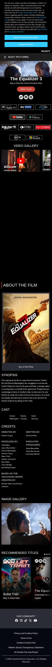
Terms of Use (26, 638)
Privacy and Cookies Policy (26, 633)
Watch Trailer (26, 89)
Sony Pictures (42, 29)
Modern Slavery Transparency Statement (26, 647)
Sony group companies (16, 32)
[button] (44, 554)
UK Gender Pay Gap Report (26, 652)
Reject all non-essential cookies (26, 37)
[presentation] (47, 579)
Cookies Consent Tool (26, 643)
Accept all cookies (26, 44)
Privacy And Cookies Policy (27, 13)
